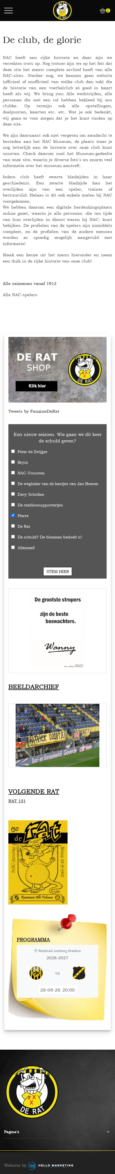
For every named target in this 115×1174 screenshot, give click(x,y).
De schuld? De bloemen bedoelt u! (50, 537)
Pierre (23, 515)
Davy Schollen (31, 494)
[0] (100, 10)
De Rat (24, 526)
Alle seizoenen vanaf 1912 (29, 283)
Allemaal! (26, 547)
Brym (23, 462)
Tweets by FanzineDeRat (33, 411)
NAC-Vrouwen (31, 473)
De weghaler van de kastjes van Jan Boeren (58, 483)
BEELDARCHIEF (33, 686)
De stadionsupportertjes (40, 505)
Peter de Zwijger (32, 451)
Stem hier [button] (57, 571)
